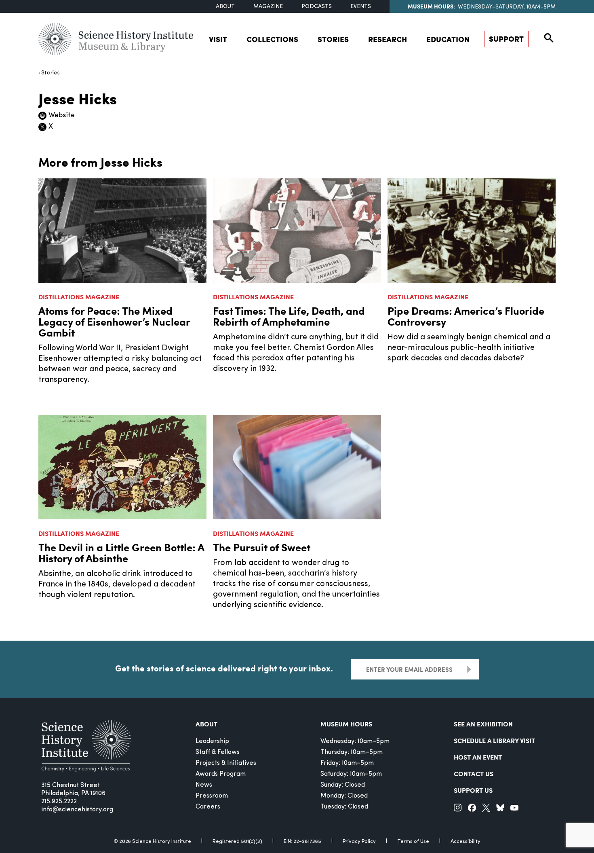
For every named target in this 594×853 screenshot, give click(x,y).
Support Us (473, 790)
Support (506, 38)
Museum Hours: (431, 6)
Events (360, 7)
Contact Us (473, 773)
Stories (333, 39)
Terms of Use (413, 841)
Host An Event (478, 757)
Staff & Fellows (218, 752)
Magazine (268, 7)
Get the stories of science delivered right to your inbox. (224, 668)
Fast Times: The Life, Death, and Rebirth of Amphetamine (289, 316)
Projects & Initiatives (226, 763)
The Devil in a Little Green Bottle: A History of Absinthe (121, 552)
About (225, 7)
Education (448, 39)
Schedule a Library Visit (494, 740)
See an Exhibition (483, 723)
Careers (208, 807)
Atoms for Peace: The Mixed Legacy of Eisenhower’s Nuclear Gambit (114, 321)
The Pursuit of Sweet (261, 547)
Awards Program (221, 774)
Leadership (212, 741)
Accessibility (465, 841)
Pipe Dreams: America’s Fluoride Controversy (466, 316)
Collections (272, 39)
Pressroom (212, 796)
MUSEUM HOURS (346, 723)
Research (387, 39)
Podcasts (316, 7)
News (204, 785)
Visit (218, 39)
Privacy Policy (359, 841)
